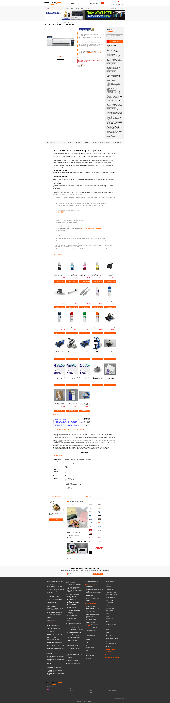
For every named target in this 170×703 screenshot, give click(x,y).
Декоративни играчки (91, 653)
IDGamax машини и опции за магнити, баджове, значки (94, 637)
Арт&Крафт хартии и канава (72, 601)
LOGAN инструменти (90, 586)
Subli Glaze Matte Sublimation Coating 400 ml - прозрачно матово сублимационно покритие (59, 326)
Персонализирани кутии (111, 641)
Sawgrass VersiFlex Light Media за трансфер (75, 627)
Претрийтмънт (49, 622)
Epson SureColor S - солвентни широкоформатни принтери (52, 597)
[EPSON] (99, 500)
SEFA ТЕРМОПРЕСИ (90, 629)
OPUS (87, 605)
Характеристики (117, 142)
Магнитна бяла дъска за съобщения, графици (113, 636)
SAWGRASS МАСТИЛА (50, 653)
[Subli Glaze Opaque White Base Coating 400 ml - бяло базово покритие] (72, 317)
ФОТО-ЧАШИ (108, 646)
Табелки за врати (109, 631)
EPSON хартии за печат (71, 605)
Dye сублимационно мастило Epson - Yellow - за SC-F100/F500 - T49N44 (97, 275)
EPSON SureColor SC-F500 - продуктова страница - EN (66, 419)
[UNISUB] (99, 526)
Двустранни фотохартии (72, 599)
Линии (107, 584)
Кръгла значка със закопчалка (112, 634)
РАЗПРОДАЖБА (79, 8)
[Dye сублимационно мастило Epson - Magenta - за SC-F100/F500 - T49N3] (84, 265)
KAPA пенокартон (89, 595)
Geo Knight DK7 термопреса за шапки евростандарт (97, 352)
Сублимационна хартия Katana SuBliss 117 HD (110, 378)
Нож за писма (109, 587)
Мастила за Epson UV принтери (53, 651)
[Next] (123, 16)
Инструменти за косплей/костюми (93, 587)
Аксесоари (48, 617)
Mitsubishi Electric (50, 584)
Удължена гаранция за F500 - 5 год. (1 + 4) (72, 378)
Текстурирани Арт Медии (72, 615)
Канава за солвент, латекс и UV (73, 648)
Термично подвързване (91, 617)
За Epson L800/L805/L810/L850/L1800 (54, 634)
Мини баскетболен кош (111, 643)
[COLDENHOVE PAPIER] (90, 522)
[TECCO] (99, 522)
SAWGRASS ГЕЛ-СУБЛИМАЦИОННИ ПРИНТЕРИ (53, 610)
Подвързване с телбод (91, 619)
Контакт (90, 690)
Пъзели (107, 613)
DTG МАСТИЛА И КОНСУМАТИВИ (74, 584)
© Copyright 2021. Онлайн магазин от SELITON (85, 701)
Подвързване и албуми (90, 603)
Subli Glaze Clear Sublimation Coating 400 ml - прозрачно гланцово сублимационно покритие (109, 300)
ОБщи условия (110, 688)
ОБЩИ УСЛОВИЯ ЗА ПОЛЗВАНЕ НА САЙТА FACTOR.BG (97, 142)
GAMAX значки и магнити (91, 635)
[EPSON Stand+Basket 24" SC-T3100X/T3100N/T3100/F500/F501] (59, 291)
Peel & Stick (88, 621)
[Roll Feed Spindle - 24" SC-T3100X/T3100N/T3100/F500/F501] (72, 291)
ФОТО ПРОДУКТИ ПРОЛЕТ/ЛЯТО (112, 657)
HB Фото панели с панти (111, 597)
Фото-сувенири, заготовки (91, 633)
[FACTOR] (90, 500)
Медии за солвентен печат (71, 646)
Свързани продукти (67, 142)
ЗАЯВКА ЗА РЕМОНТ (69, 8)
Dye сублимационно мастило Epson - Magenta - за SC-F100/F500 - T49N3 (84, 275)
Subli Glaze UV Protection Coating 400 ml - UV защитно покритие (97, 326)
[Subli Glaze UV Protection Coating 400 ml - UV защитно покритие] (97, 317)
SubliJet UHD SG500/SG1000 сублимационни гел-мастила (56, 660)
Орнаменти (108, 623)
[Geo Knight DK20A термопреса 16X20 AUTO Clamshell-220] (84, 395)
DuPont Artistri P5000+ (70, 582)
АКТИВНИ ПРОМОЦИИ (110, 649)
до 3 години (89, 52)
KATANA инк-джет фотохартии (72, 594)
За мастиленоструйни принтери (73, 637)
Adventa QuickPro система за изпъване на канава (94, 593)
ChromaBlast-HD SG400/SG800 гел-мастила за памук (56, 665)
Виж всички (69, 558)
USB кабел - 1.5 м (59, 211)
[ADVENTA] (90, 530)
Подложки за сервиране (111, 608)
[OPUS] (90, 533)
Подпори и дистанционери (111, 603)
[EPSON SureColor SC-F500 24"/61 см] (60, 41)
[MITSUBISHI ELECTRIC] (90, 552)
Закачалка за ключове (110, 619)
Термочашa (88, 656)
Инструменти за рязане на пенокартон (94, 589)
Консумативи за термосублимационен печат (74, 655)
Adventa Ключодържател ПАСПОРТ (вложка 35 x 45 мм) (55, 514)
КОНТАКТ (88, 8)
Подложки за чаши (110, 607)
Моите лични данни (119, 698)
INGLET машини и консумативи (92, 598)
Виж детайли (85, 359)
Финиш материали (71, 642)
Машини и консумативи (91, 622)
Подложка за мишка (110, 586)
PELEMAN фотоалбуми (90, 616)
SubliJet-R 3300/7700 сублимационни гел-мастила (55, 668)
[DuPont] (99, 537)
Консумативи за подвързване (92, 614)
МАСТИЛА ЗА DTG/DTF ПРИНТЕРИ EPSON (55, 645)
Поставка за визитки (110, 626)
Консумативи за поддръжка (52, 615)
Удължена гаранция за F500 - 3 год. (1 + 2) (59, 378)
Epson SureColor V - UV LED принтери (54, 599)
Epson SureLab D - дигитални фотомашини (55, 587)
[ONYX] (90, 544)
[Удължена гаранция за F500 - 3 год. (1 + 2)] (59, 369)
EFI (66, 662)
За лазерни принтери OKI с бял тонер (74, 635)
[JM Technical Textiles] (99, 515)
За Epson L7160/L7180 (51, 636)
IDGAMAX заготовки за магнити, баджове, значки (95, 640)
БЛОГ (106, 656)
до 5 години (98, 228)
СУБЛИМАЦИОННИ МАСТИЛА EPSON (55, 646)
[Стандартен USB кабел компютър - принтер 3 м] (84, 291)
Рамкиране (88, 591)
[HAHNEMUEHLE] (90, 508)
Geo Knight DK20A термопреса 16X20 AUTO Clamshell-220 (85, 404)
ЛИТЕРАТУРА (107, 652)
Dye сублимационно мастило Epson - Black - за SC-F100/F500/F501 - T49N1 (59, 275)
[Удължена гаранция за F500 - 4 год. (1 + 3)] (84, 369)
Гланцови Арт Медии (71, 617)
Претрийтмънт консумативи (52, 625)
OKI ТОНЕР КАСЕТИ (70, 585)
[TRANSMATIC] (90, 537)
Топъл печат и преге (90, 611)
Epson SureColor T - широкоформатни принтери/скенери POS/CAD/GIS (54, 601)
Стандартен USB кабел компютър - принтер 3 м (85, 300)
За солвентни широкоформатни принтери (56, 648)
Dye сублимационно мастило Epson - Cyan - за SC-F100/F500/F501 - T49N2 (72, 275)
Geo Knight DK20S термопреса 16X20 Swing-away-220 (110, 326)
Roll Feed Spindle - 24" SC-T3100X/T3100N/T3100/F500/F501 (72, 300)
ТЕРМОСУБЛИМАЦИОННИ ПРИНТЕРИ (54, 581)
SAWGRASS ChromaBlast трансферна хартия (76, 629)
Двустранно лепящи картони (92, 581)
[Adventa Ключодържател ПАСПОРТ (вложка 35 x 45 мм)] (55, 506)
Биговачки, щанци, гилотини (92, 608)
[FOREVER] (90, 511)
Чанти (87, 660)
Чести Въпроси (92, 687)
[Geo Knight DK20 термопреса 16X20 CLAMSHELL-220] (59, 343)
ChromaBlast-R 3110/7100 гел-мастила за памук (55, 674)
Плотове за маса (109, 600)
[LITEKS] (90, 519)
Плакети (107, 616)
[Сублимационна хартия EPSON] (72, 395)
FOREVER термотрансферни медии (73, 632)
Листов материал (109, 602)
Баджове (88, 648)
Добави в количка (60, 281)
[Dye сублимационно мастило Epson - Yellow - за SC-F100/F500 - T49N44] (97, 265)
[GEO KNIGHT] (99, 533)
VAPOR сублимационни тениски (92, 579)
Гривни (107, 621)
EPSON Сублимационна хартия (73, 610)
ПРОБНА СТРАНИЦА (111, 690)
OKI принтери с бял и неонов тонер (53, 614)
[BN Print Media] (99, 519)
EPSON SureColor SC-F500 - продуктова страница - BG (66, 425)
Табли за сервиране (110, 610)
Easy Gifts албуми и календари (92, 624)
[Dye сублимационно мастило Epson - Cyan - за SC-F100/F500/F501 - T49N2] (72, 265)
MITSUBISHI (69, 657)
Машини (88, 600)
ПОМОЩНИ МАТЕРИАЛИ (91, 630)
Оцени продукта (95, 68)
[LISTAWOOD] (99, 530)
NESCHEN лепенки (89, 597)
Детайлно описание (52, 142)
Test (106, 654)
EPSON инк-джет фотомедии (73, 609)
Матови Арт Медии (71, 613)
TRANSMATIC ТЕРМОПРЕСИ (91, 632)
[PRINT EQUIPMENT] (90, 548)
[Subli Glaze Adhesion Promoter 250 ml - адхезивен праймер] (97, 291)
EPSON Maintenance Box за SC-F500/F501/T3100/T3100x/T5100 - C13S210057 (97, 378)
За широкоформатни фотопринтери (55, 640)
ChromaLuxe (107, 591)
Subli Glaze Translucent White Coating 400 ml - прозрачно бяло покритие (84, 326)
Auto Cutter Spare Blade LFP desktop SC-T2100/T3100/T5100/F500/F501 (110, 275)
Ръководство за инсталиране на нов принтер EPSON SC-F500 (68, 422)
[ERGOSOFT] (90, 541)
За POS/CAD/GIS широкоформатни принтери (54, 643)
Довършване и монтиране (91, 584)
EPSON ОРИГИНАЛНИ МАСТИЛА (53, 628)
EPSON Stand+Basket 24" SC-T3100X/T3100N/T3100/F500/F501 (59, 300)
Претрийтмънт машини (51, 623)
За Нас (71, 690)
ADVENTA (88, 642)
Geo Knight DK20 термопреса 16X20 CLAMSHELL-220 (59, 352)
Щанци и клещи (109, 589)
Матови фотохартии (71, 597)
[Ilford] (99, 508)
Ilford (67, 631)
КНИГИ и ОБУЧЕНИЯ (109, 648)
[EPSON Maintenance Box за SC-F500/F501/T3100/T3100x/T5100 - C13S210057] (97, 369)
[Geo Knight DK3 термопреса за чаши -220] (72, 343)
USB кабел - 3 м (59, 212)
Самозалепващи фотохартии (73, 602)
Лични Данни (110, 687)
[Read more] (75, 517)
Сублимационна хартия (72, 604)
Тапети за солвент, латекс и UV (73, 650)
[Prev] (47, 16)
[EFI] (90, 526)
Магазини (113, 4)
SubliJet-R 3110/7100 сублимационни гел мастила (55, 662)
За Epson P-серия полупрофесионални (55, 639)
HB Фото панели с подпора (111, 594)
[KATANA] (99, 504)
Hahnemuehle (69, 612)
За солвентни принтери (72, 640)
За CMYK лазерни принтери (72, 634)
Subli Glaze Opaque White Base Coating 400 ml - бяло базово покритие (72, 326)
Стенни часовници (90, 655)
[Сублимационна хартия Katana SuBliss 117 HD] (110, 369)
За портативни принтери (52, 633)
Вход (123, 4)
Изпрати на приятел (83, 68)
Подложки (88, 658)
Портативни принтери (51, 606)
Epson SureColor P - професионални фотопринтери (53, 591)
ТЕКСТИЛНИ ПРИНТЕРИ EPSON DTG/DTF (54, 586)
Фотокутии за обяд (110, 579)
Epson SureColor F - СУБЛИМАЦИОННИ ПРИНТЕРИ (64, 22)
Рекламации (73, 688)
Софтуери (48, 619)
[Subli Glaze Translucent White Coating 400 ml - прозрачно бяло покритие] (84, 317)
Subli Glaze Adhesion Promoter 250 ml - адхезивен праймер (97, 300)
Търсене (91, 692)
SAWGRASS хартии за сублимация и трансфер (73, 624)
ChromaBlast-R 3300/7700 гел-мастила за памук (75, 580)
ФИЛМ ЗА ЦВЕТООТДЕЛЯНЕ (72, 660)
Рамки (87, 650)
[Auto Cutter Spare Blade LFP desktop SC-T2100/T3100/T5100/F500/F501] (110, 265)
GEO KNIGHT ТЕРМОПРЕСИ (91, 627)
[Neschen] (90, 515)
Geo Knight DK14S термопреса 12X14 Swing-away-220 (110, 352)
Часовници (108, 611)
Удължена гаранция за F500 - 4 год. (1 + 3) (84, 378)
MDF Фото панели (109, 599)
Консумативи (89, 601)
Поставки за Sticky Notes (111, 624)
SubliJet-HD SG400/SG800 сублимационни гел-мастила (55, 657)
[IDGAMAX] (99, 552)
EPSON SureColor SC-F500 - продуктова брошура (65, 421)
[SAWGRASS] (90, 504)
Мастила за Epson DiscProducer (53, 650)
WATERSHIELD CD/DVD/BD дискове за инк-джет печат (74, 664)
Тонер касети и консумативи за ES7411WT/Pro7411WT (73, 588)
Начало (46, 22)
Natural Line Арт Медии (71, 618)
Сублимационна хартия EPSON (72, 404)
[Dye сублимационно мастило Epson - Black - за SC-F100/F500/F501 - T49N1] (59, 265)
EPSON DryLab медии (71, 607)
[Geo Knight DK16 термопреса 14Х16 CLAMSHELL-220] (84, 343)
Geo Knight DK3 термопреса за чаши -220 (72, 352)
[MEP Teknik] (99, 544)
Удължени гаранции (50, 620)
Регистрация (91, 688)
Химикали (108, 583)
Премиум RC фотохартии (72, 596)
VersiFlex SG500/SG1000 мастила (53, 654)
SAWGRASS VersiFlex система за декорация (55, 608)
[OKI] (99, 548)
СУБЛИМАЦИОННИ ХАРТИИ (72, 645)
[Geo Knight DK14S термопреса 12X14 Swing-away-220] (110, 343)
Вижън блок (88, 652)
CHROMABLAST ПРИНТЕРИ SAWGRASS (54, 612)
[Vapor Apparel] (99, 511)
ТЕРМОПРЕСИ (88, 625)
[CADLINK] (99, 541)
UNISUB (106, 605)
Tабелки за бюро (109, 627)
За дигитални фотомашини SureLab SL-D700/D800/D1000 (55, 631)
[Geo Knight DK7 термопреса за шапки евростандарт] (97, 343)
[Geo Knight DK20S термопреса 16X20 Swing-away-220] (110, 317)
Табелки (107, 632)
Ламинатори (89, 609)
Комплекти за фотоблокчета (92, 613)
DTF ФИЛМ (88, 583)
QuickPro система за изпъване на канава (94, 644)
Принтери (51, 22)
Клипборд (108, 640)
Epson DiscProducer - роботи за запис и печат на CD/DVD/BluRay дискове (55, 604)
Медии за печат (69, 593)
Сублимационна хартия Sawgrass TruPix (59, 404)
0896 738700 (112, 8)
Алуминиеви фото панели (111, 592)
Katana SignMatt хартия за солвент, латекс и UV (75, 652)
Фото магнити (89, 645)
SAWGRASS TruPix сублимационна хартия (75, 626)
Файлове (78, 142)
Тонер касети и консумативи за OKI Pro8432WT (74, 591)
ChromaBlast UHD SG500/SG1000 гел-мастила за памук (54, 671)
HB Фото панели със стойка (111, 595)
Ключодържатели (90, 647)
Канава (68, 620)
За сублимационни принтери (73, 639)
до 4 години (96, 52)
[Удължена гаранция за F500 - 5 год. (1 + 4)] (72, 369)
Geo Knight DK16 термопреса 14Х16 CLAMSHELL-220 (84, 352)
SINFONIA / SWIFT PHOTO (52, 583)
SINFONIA (69, 658)
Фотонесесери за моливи (111, 581)
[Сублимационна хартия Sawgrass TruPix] (59, 395)
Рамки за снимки (109, 615)
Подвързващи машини (91, 606)
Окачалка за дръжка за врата (112, 638)
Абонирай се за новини (72, 557)
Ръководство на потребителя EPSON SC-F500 (64, 424)
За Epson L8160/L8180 (51, 637)
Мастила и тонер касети (51, 627)
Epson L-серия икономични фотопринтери (55, 589)
